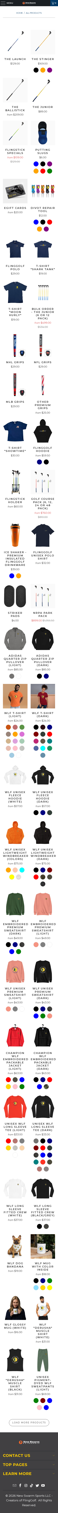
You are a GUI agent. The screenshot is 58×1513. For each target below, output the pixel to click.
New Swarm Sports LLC (34, 1495)
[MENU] (1, 3)
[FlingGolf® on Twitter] (37, 1486)
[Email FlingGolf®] (14, 1486)
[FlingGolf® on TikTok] (31, 1486)
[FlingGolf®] (29, 3)
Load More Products (29, 1422)
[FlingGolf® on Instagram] (26, 1486)
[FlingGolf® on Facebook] (20, 1486)
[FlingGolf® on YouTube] (43, 1486)
